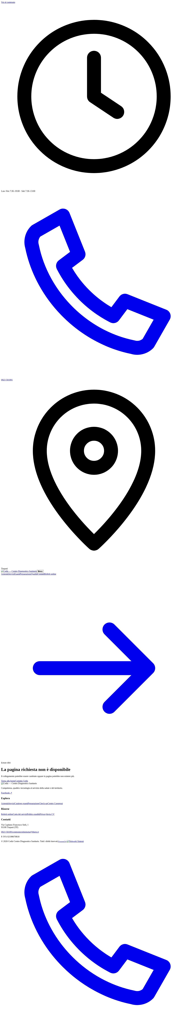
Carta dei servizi (20, 814)
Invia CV (50, 814)
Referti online (7, 814)
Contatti (40, 574)
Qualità (34, 574)
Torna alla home (8, 781)
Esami (17, 574)
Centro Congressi (55, 803)
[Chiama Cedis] (94, 1027)
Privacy (43, 814)
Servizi (11, 574)
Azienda (4, 574)
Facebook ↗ (6, 793)
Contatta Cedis (21, 781)
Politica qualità (33, 814)
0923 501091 (7, 832)
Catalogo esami (21, 803)
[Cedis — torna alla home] (19, 571)
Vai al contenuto (8, 2)
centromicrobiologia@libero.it (26, 832)
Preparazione (25, 574)
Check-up (43, 803)
